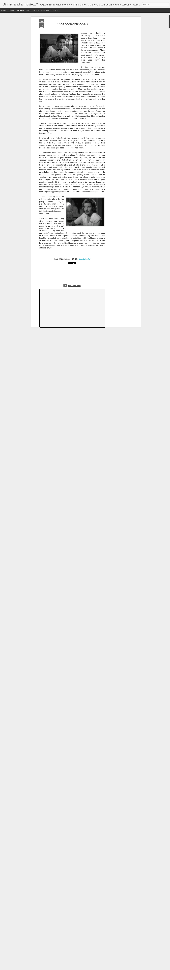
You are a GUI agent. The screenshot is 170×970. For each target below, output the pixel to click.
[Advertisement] (119, 58)
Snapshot (45, 10)
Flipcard (12, 10)
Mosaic (29, 10)
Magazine (20, 10)
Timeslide (54, 10)
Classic (4, 10)
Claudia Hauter (84, 259)
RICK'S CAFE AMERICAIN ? (72, 23)
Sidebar (36, 10)
